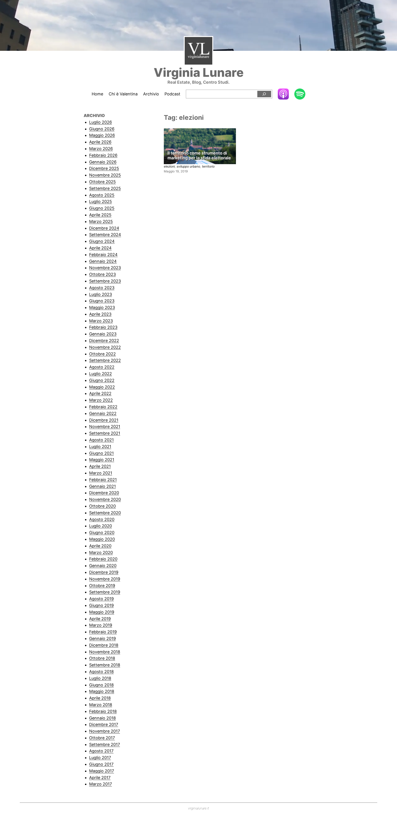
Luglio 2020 (100, 525)
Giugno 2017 (101, 764)
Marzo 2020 (101, 552)
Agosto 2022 (101, 367)
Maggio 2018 (101, 691)
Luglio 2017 (100, 757)
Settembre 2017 (104, 744)
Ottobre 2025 (102, 181)
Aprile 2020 (100, 545)
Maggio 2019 (101, 612)
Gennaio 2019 (102, 638)
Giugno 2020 (101, 532)
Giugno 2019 (101, 605)
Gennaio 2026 (102, 162)
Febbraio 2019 (103, 631)
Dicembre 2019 (103, 572)
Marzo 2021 (100, 473)
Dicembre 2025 (104, 168)
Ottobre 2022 (102, 353)
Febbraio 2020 (103, 559)
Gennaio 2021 (102, 486)
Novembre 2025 (105, 175)
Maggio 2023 (102, 307)
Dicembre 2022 (104, 340)
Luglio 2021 (100, 446)
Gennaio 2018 (102, 718)
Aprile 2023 (100, 314)
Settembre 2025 (105, 188)
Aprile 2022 (100, 393)
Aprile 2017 (100, 777)
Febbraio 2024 (103, 254)
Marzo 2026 (101, 148)
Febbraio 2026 (103, 155)
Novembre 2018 (104, 651)
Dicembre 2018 (103, 645)
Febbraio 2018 (103, 711)
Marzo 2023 (101, 320)
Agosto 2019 (101, 598)
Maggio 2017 (101, 770)
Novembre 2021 (104, 426)
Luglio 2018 (100, 678)
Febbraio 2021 (103, 479)
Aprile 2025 (100, 214)
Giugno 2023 (101, 300)
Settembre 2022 (105, 360)
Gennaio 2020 (102, 565)
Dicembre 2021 (103, 420)
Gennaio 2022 (102, 413)
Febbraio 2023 (103, 327)
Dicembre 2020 (104, 492)
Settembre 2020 (105, 512)
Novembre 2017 (104, 731)
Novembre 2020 (105, 499)
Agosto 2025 (101, 195)
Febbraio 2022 (103, 406)
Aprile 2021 (100, 466)
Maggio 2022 (102, 387)
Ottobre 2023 (102, 274)
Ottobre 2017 (102, 737)
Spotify (300, 94)
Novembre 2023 (105, 267)
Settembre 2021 (104, 433)
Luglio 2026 (100, 122)
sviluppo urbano (188, 166)
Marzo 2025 (101, 221)
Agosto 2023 (101, 287)
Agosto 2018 (101, 671)
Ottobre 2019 (102, 585)
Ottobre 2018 (102, 658)
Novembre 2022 (105, 347)
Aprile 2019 (100, 618)
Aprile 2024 (100, 248)
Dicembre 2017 (103, 724)
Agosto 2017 (101, 750)
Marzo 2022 (101, 400)
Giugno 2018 (101, 685)
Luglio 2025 (100, 201)
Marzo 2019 (100, 625)
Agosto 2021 (101, 439)
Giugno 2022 (101, 380)
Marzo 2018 (100, 704)
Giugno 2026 (101, 128)
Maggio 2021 (101, 459)
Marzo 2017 (100, 784)
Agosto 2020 (101, 519)
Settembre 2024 (105, 234)
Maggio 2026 (102, 135)
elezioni (169, 166)
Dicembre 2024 (104, 228)
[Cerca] (264, 94)
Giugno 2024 (102, 241)
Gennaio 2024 (103, 261)
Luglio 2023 (100, 294)
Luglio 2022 (100, 373)
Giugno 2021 (101, 453)
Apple (283, 93)
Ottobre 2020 (102, 506)
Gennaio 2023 (102, 333)
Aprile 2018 (100, 698)
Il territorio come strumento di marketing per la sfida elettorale (199, 155)
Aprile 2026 (100, 142)
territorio (208, 166)
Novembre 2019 (104, 579)
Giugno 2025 (101, 208)
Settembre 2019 (104, 592)
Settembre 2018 (104, 665)
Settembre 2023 (105, 281)
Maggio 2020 (102, 539)
